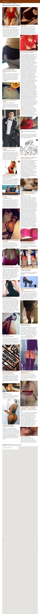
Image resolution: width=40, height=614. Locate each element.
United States (8, 3)
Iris (21, 130)
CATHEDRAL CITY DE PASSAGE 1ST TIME (11, 241)
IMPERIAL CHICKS (5, 1)
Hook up (3, 3)
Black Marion (6, 335)
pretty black (6, 26)
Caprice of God (7, 297)
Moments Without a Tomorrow (29, 157)
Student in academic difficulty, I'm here (10, 196)
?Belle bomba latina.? (8, 425)
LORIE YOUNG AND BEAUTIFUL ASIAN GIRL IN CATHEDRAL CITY (29, 193)
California (14, 3)
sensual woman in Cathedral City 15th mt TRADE (10, 372)
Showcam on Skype (8, 266)
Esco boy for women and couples (9, 148)
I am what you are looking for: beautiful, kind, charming (10, 175)
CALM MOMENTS (25, 436)
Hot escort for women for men (28, 51)
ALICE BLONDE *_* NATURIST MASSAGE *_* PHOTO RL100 (28, 407)
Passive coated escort (8, 69)
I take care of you (25, 324)
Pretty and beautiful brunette (28, 242)
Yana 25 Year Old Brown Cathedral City (27, 372)
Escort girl (23, 25)
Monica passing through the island (28, 289)
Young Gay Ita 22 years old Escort (10, 101)
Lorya (4, 392)
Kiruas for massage (26, 269)
